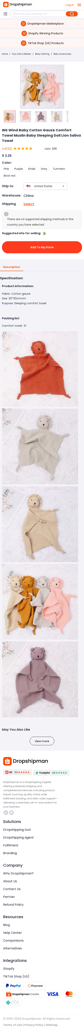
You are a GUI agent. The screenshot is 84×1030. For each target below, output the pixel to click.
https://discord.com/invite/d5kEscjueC (12, 812)
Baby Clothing (42, 53)
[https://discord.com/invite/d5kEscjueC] (11, 812)
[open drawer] (79, 5)
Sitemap (52, 1025)
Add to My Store (42, 247)
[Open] (63, 186)
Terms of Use (12, 1025)
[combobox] (40, 186)
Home (5, 53)
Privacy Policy (34, 1025)
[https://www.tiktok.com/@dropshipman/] (6, 812)
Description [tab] (11, 267)
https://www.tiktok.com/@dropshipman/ (6, 812)
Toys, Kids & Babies (21, 53)
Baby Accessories (62, 53)
